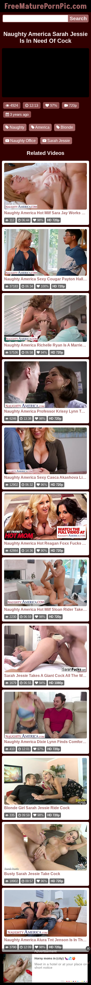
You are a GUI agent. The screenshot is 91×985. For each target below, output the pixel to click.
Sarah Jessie (58, 141)
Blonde (66, 127)
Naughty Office (22, 141)
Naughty (16, 127)
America (42, 127)
